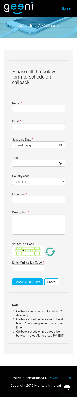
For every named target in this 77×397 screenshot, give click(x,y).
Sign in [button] (66, 8)
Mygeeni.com (60, 378)
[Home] (18, 13)
